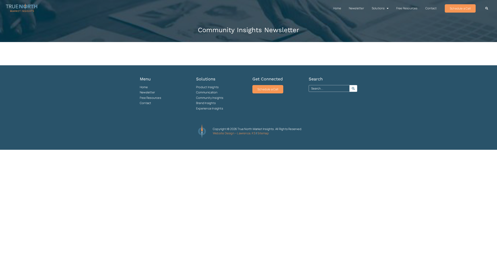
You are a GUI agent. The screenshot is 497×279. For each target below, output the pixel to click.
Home (337, 8)
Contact (431, 8)
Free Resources (407, 8)
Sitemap (262, 133)
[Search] (353, 88)
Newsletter (356, 8)
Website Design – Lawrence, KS (234, 133)
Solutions (378, 8)
